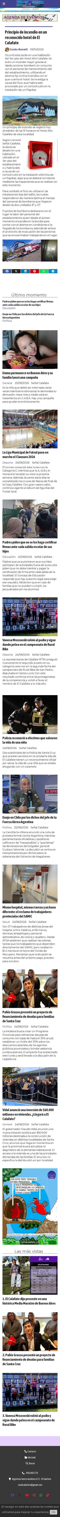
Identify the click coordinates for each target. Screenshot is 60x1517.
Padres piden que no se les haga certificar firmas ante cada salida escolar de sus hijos (29, 546)
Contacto (31, 1451)
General (7, 383)
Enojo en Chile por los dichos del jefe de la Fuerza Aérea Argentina (29, 819)
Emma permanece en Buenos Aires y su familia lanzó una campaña (27, 375)
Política (7, 320)
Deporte (7, 462)
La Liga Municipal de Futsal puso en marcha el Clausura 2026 (25, 454)
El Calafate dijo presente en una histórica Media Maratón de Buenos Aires (29, 1301)
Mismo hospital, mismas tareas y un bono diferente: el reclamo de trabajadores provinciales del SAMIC (29, 911)
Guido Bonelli (19, 49)
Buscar (31, 1463)
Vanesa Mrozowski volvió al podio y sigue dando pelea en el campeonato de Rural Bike (29, 644)
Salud (6, 921)
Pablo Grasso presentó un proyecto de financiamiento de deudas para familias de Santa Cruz (28, 1016)
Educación (9, 308)
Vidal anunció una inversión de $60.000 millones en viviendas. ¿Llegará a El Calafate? (28, 1114)
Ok (53, 1512)
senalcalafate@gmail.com (30, 1484)
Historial (32, 1457)
